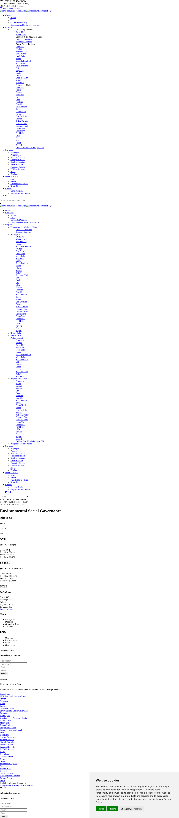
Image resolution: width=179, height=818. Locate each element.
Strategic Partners (17, 159)
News (12, 179)
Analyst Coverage (17, 157)
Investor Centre (6, 609)
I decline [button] (112, 809)
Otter (18, 99)
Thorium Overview (24, 42)
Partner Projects (16, 338)
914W (18, 80)
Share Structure (16, 164)
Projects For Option (18, 379)
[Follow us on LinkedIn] (6, 492)
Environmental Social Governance (24, 25)
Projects (8, 27)
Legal (2, 780)
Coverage (4, 766)
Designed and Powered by (16, 785)
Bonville (19, 104)
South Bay (20, 145)
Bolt (17, 68)
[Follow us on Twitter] (10, 492)
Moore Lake (21, 34)
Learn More (5, 694)
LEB (18, 135)
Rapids (18, 143)
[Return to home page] (26, 11)
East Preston (21, 54)
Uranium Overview (24, 39)
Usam (18, 75)
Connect (8, 188)
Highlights (14, 152)
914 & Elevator (22, 121)
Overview (20, 46)
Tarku (18, 109)
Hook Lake (20, 56)
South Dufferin (22, 66)
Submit (4, 674)
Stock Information (17, 162)
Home (7, 210)
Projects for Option (8, 728)
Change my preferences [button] (131, 809)
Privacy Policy (6, 778)
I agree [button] (101, 809)
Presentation (15, 155)
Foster (18, 90)
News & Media (11, 176)
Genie (18, 73)
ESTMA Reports (17, 169)
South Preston (21, 107)
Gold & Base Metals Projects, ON (30, 147)
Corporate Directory (18, 22)
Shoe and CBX (22, 78)
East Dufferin (21, 116)
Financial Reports (17, 167)
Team (12, 20)
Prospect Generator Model (21, 444)
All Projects (15, 234)
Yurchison (20, 83)
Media (13, 181)
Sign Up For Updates (11, 8)
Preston (19, 49)
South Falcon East (23, 61)
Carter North (21, 111)
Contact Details (16, 191)
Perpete (19, 138)
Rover (18, 114)
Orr (17, 97)
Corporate (9, 15)
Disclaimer (14, 174)
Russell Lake (21, 32)
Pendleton (20, 95)
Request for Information (20, 193)
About (13, 17)
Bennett (19, 92)
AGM (12, 171)
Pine (17, 140)
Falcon (18, 58)
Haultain (19, 102)
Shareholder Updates (19, 184)
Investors (9, 150)
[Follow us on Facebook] (8, 492)
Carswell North (22, 126)
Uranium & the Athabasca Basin (23, 227)
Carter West (20, 128)
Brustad (19, 119)
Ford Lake (20, 133)
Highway (19, 70)
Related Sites (15, 186)
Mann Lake (20, 63)
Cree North (20, 131)
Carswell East (21, 123)
